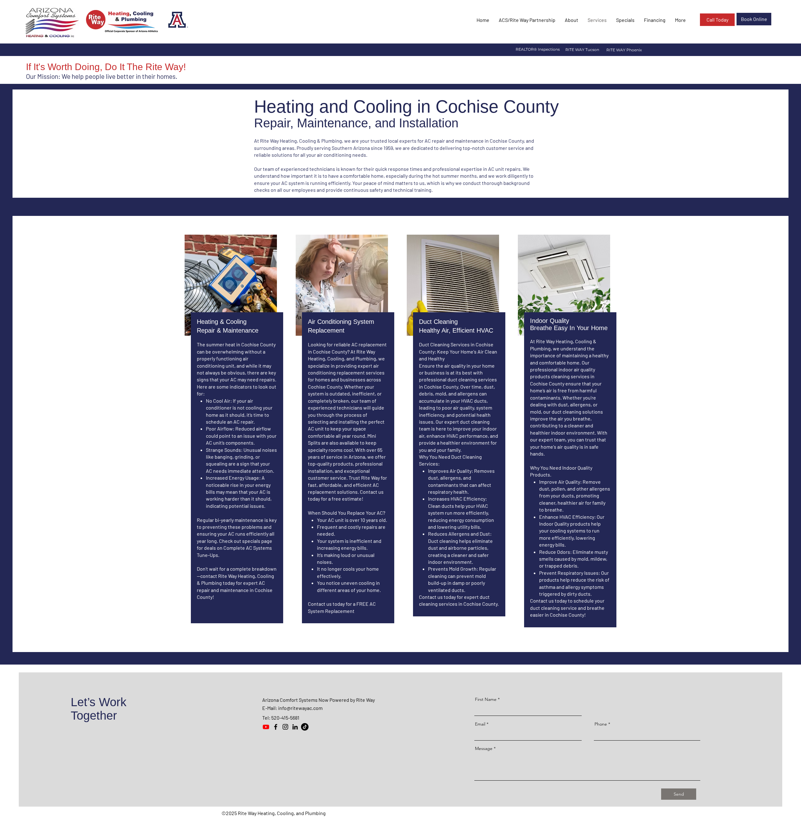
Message (483, 748)
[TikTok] (305, 727)
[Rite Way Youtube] (266, 727)
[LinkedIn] (295, 727)
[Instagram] (285, 727)
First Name (486, 699)
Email (480, 724)
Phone (600, 724)
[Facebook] (275, 727)
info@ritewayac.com (300, 708)
